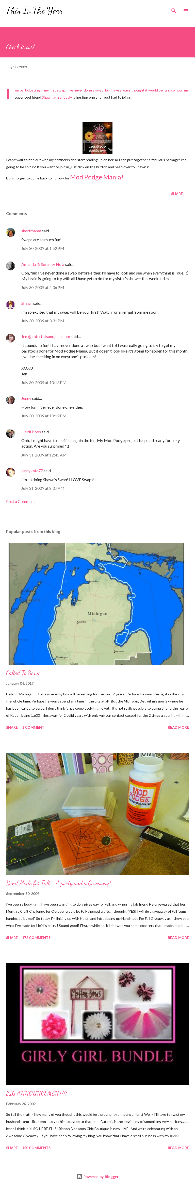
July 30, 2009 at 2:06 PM (42, 287)
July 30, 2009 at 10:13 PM (44, 382)
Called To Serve (23, 673)
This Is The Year (34, 10)
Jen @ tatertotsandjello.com (45, 336)
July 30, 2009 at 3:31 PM (42, 320)
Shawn (26, 303)
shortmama (31, 230)
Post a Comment (20, 501)
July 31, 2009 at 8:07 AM (42, 488)
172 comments (36, 937)
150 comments (36, 1148)
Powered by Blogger (101, 1176)
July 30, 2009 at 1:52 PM (42, 248)
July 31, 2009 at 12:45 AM (44, 454)
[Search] (174, 9)
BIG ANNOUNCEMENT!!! (36, 1093)
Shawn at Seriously (57, 97)
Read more (178, 727)
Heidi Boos (31, 431)
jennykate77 (32, 470)
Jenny (26, 398)
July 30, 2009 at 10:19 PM (44, 415)
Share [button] (177, 193)
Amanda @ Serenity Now (42, 264)
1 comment (33, 727)
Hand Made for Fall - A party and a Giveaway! (58, 883)
